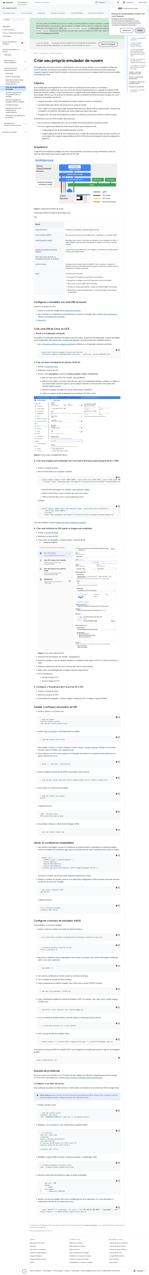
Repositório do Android (37, 1243)
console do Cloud (51, 367)
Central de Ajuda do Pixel (117, 1246)
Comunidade (47, 1271)
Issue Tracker (113, 1262)
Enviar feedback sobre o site (90, 1271)
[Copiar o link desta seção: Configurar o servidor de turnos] (66, 1084)
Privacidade (75, 1271)
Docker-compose (91, 747)
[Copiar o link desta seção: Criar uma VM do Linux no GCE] (72, 329)
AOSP (35, 53)
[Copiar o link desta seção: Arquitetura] (49, 147)
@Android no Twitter (76, 1243)
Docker (80, 747)
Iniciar (140, 30)
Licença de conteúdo (90, 1225)
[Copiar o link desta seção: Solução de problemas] (62, 1071)
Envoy (37, 273)
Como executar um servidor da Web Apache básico (84, 1078)
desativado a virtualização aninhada (66, 340)
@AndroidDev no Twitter (77, 1246)
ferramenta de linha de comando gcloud (56, 344)
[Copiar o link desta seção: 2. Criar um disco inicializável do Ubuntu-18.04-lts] (82, 362)
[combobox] (104, 2)
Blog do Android (74, 1249)
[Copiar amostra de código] (119, 350)
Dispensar (127, 30)
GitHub (32, 1262)
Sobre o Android (35, 1271)
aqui (35, 217)
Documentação (9, 8)
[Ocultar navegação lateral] (24, 1271)
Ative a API (42, 320)
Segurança (41, 13)
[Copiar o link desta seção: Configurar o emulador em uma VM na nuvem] (89, 302)
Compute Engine (40, 72)
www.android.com (115, 1253)
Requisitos (33, 1246)
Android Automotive (56, 53)
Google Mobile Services (116, 1256)
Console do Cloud (51, 468)
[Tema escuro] (116, 350)
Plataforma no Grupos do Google (80, 1256)
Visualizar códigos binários (38, 1253)
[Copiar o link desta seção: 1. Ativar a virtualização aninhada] (67, 333)
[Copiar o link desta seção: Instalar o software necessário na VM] (79, 707)
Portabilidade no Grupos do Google (80, 1262)
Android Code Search (42, 2)
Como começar (26, 13)
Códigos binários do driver (38, 1259)
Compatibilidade (77, 13)
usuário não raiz (68, 750)
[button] (12, 43)
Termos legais (57, 1271)
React (71, 240)
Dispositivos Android (96, 13)
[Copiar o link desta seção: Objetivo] (46, 83)
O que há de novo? (8, 13)
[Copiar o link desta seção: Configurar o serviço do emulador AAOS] (83, 921)
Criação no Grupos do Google (79, 1259)
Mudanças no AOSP (50, 33)
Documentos (22, 2)
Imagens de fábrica (36, 1256)
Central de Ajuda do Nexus (117, 1249)
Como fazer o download (37, 1249)
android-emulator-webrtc (43, 240)
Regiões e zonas (55, 386)
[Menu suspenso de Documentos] (29, 2)
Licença (66, 1271)
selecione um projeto (73, 311)
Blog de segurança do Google (79, 1253)
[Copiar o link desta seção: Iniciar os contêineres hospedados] (76, 843)
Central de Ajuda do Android (118, 1243)
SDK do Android (50, 731)
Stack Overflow (114, 1259)
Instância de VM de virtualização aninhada (70, 523)
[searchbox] (13, 19)
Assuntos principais (58, 13)
